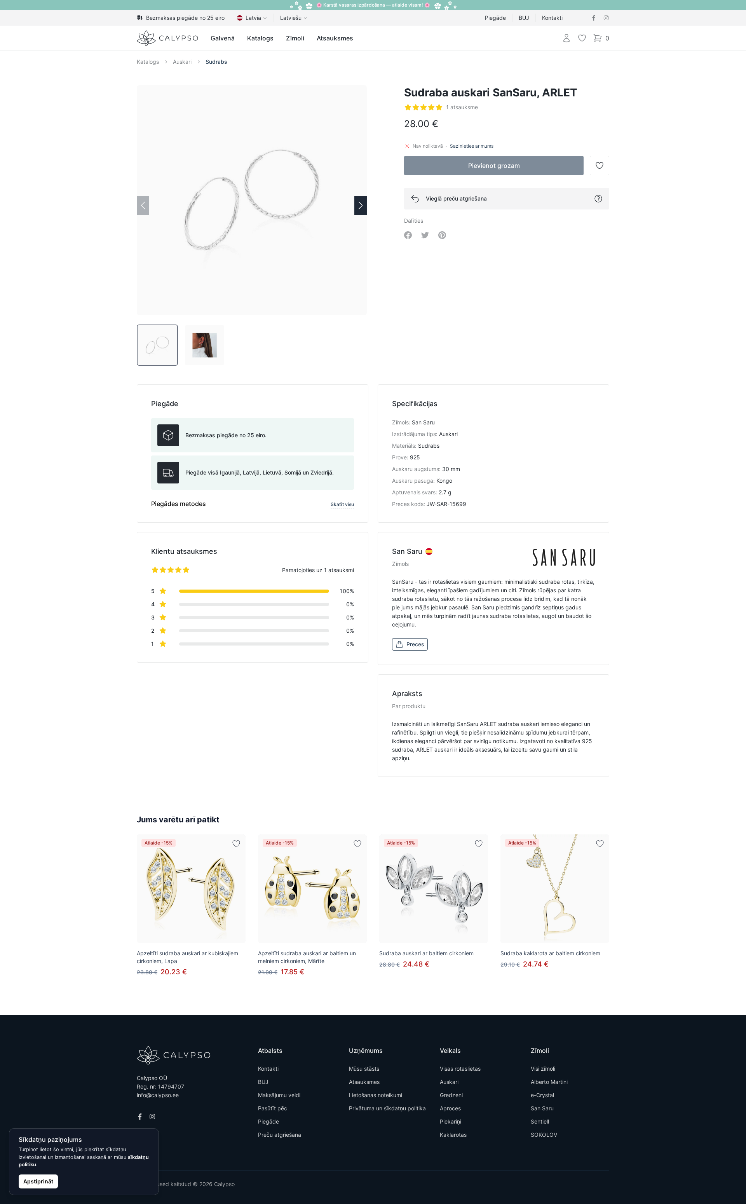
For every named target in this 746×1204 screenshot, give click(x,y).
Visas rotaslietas (460, 1068)
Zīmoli (295, 38)
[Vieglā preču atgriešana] (598, 198)
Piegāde (495, 17)
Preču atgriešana (279, 1134)
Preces (415, 644)
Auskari (182, 61)
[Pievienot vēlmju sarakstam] (236, 843)
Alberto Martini (549, 1081)
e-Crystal (542, 1095)
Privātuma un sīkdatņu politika (387, 1108)
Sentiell (540, 1121)
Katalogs (260, 38)
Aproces (450, 1108)
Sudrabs (216, 61)
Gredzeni (451, 1095)
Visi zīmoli (543, 1068)
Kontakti (552, 17)
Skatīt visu (342, 504)
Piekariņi (450, 1121)
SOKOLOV (544, 1134)
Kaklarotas (453, 1134)
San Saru (542, 1108)
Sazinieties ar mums (471, 146)
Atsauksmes (335, 38)
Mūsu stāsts (364, 1068)
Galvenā (223, 38)
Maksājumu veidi (279, 1095)
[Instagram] (606, 18)
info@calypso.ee (158, 1095)
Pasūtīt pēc (272, 1108)
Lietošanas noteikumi (375, 1095)
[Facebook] (593, 18)
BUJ (524, 17)
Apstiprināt (38, 1181)
